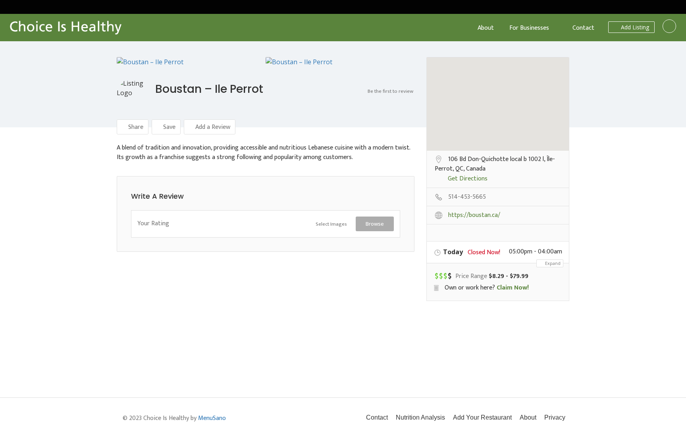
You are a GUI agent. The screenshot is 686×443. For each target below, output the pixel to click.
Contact (583, 28)
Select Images (331, 224)
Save (168, 127)
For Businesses (529, 28)
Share (135, 127)
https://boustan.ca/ (474, 215)
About (486, 28)
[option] (191, 62)
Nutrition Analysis (420, 417)
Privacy (554, 417)
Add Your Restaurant (482, 417)
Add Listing (634, 27)
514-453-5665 (467, 197)
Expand (552, 263)
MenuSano (212, 418)
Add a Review (212, 127)
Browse (375, 223)
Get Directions (468, 179)
